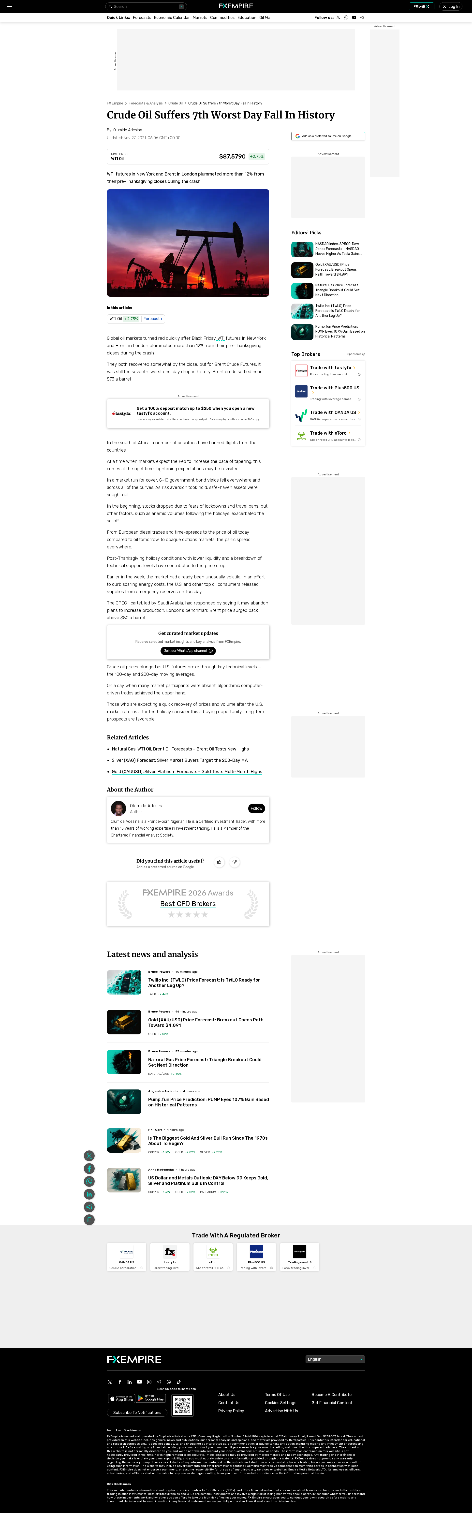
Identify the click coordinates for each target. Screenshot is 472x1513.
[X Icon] (110, 1382)
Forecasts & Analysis (146, 103)
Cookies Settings (280, 1402)
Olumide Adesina (146, 805)
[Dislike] (234, 862)
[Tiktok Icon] (179, 1382)
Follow (257, 808)
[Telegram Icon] (159, 1382)
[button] (9, 6)
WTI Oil (117, 158)
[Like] (219, 862)
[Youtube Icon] (139, 1382)
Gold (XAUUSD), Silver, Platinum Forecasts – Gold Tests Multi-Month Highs (187, 771)
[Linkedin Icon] (130, 1382)
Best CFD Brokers (188, 904)
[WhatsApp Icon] (169, 1382)
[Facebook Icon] (120, 1382)
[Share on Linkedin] (89, 1194)
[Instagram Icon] (149, 1382)
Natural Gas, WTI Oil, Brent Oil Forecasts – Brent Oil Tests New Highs (180, 749)
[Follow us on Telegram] (362, 17)
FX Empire (115, 103)
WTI (220, 338)
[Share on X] (89, 1155)
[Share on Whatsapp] (89, 1181)
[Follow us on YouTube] (354, 17)
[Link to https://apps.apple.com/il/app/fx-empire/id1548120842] (121, 1399)
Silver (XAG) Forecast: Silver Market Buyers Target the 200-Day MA (180, 760)
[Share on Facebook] (89, 1168)
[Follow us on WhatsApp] (346, 17)
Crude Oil (175, 103)
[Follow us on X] (338, 17)
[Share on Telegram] (89, 1207)
